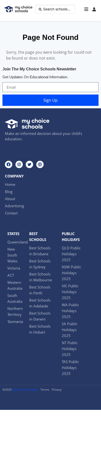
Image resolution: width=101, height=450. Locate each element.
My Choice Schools (25, 389)
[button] (86, 9)
